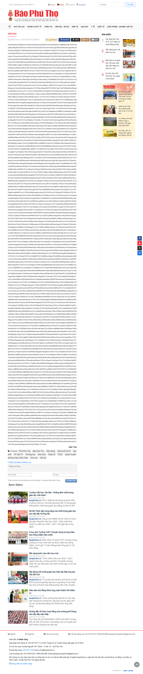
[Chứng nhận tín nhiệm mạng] (20, 664)
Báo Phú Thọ (38, 451)
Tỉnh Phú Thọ (25, 451)
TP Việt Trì (18, 454)
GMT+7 (21, 5)
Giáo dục (84, 27)
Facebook (81, 5)
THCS (60, 454)
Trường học (30, 454)
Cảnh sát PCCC (64, 451)
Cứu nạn (34, 458)
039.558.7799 (28, 650)
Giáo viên (42, 454)
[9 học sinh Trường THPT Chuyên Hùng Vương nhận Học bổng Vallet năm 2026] (18, 538)
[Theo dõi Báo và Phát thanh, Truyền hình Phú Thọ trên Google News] (51, 40)
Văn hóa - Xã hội (62, 27)
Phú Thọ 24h (19, 27)
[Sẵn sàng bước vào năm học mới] (18, 559)
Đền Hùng (50, 451)
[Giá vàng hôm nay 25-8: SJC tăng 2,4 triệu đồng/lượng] (129, 42)
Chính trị (48, 27)
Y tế (93, 27)
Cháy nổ (51, 454)
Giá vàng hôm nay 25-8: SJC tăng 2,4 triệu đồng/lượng (113, 41)
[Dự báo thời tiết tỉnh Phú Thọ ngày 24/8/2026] (129, 77)
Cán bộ (43, 458)
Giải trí (129, 27)
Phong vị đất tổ (34, 27)
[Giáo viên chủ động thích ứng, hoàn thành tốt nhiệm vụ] (18, 596)
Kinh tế (75, 27)
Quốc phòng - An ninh (116, 27)
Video (61, 5)
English (52, 5)
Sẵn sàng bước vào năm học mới (43, 553)
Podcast (71, 5)
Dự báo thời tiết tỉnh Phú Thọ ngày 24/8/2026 (113, 76)
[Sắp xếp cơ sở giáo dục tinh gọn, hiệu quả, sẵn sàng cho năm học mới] (129, 64)
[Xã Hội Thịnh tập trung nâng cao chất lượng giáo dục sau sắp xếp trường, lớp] (18, 517)
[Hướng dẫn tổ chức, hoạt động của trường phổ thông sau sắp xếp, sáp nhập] (18, 617)
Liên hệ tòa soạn (52, 634)
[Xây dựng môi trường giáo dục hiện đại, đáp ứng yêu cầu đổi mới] (18, 577)
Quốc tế (101, 27)
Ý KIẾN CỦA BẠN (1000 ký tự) (19, 462)
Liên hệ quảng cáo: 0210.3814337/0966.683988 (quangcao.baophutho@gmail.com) (102, 634)
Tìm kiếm (130, 5)
